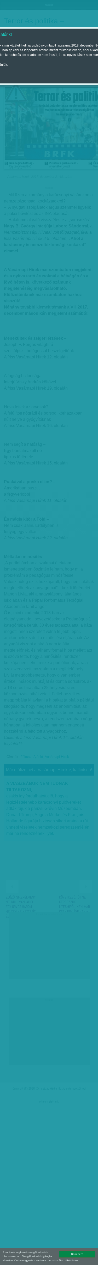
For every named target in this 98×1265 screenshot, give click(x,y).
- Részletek (71, 1260)
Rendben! (77, 1254)
